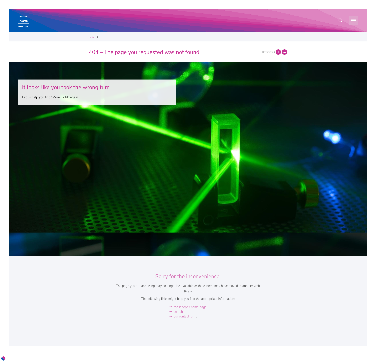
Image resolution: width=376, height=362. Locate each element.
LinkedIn (284, 52)
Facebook (278, 52)
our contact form (185, 316)
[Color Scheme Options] (3, 358)
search (178, 311)
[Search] (340, 20)
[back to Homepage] (23, 20)
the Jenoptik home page (190, 307)
